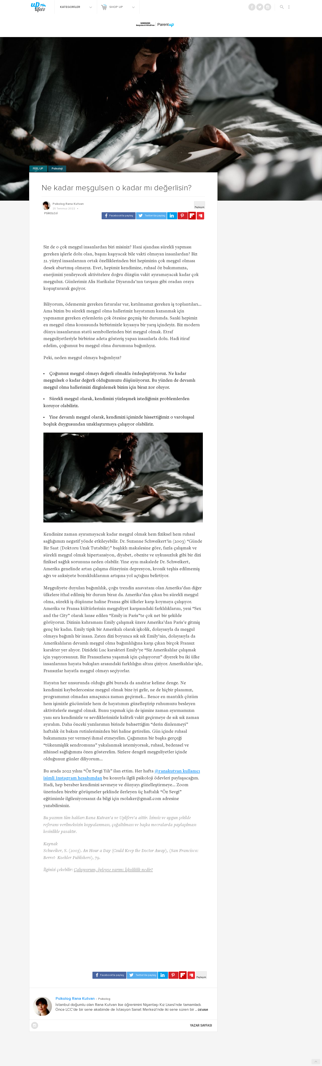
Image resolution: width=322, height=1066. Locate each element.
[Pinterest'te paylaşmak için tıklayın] (183, 215)
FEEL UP (38, 168)
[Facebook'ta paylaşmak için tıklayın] (119, 215)
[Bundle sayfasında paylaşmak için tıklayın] (200, 216)
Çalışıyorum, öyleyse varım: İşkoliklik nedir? (113, 870)
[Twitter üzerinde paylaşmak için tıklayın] (151, 215)
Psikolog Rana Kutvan (68, 203)
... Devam (201, 1009)
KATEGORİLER (70, 7)
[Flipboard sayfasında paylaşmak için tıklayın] (192, 215)
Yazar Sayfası (201, 1025)
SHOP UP (116, 7)
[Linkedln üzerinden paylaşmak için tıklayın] (172, 215)
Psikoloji (57, 168)
